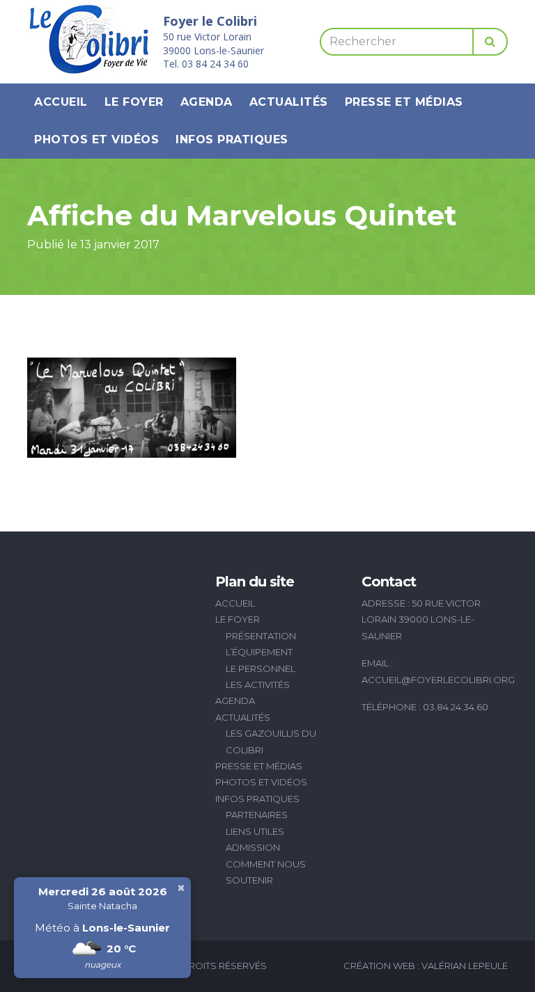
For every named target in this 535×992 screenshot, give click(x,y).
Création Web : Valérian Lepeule (425, 965)
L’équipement (259, 651)
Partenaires (257, 814)
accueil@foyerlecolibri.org (438, 679)
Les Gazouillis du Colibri (271, 741)
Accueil (61, 102)
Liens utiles (255, 831)
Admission (253, 847)
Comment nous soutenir (266, 872)
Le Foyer (134, 102)
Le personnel (260, 668)
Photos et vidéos (96, 139)
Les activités (258, 684)
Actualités (288, 102)
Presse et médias (404, 102)
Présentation (261, 635)
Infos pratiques (232, 139)
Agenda (206, 102)
